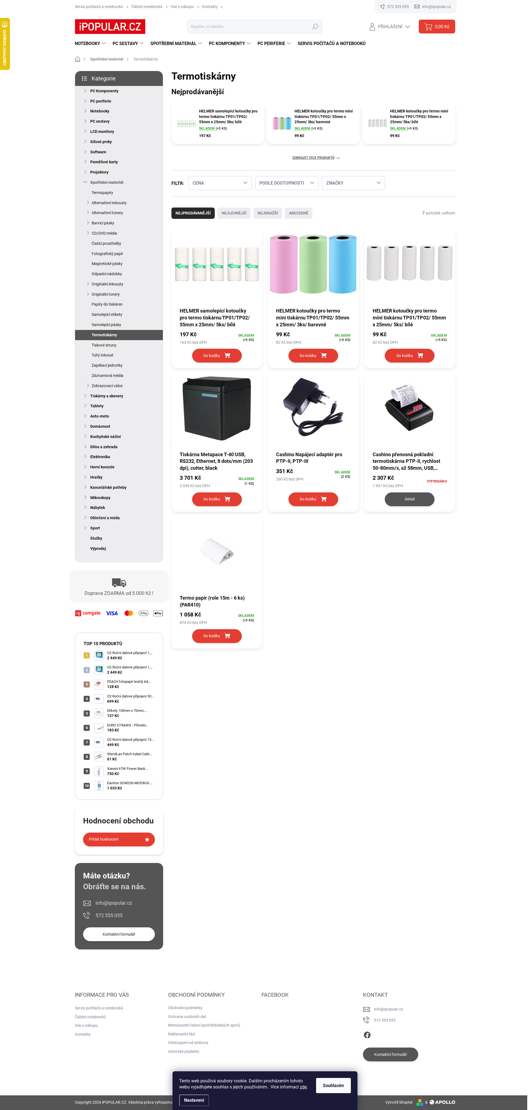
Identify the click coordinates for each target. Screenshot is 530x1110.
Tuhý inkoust (102, 355)
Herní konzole (102, 467)
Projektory (99, 172)
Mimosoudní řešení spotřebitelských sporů (204, 1025)
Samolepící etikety (107, 314)
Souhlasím (333, 1085)
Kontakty (210, 6)
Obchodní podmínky (185, 1008)
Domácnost (100, 426)
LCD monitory (102, 131)
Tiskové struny (104, 345)
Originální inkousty (107, 284)
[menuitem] (91, 43)
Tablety (97, 406)
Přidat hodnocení (103, 839)
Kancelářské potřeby (108, 487)
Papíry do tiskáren (107, 304)
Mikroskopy (100, 497)
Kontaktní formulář (119, 934)
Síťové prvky (101, 142)
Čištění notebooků (146, 6)
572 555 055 (109, 915)
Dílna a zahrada (104, 447)
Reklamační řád (181, 1034)
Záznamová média (107, 375)
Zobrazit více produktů (313, 158)
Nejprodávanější (193, 213)
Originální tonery (106, 294)
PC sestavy (100, 121)
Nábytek (97, 507)
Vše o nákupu (182, 6)
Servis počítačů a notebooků (99, 6)
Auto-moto (99, 416)
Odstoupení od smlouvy (188, 1042)
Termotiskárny (104, 335)
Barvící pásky (103, 223)
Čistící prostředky (106, 243)
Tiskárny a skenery (106, 396)
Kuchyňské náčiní (105, 436)
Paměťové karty (104, 162)
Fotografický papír (107, 253)
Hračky (96, 477)
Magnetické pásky (107, 263)
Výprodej (98, 548)
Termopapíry (102, 192)
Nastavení (194, 1100)
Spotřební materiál (106, 182)
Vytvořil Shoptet (399, 1102)
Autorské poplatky (183, 1051)
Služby (96, 538)
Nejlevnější (234, 213)
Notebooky (99, 111)
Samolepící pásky (106, 324)
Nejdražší (268, 213)
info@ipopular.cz (114, 903)
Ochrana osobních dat (187, 1016)
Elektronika (100, 457)
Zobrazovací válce (107, 386)
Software (98, 152)
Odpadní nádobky (107, 274)
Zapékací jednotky (107, 365)
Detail (410, 499)
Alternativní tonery (107, 213)
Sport (95, 528)
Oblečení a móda (105, 518)
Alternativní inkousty (109, 203)
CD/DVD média (104, 233)
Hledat (315, 26)
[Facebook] (367, 1034)
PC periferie (100, 101)
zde (303, 1087)
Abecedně (298, 213)
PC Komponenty (104, 91)
